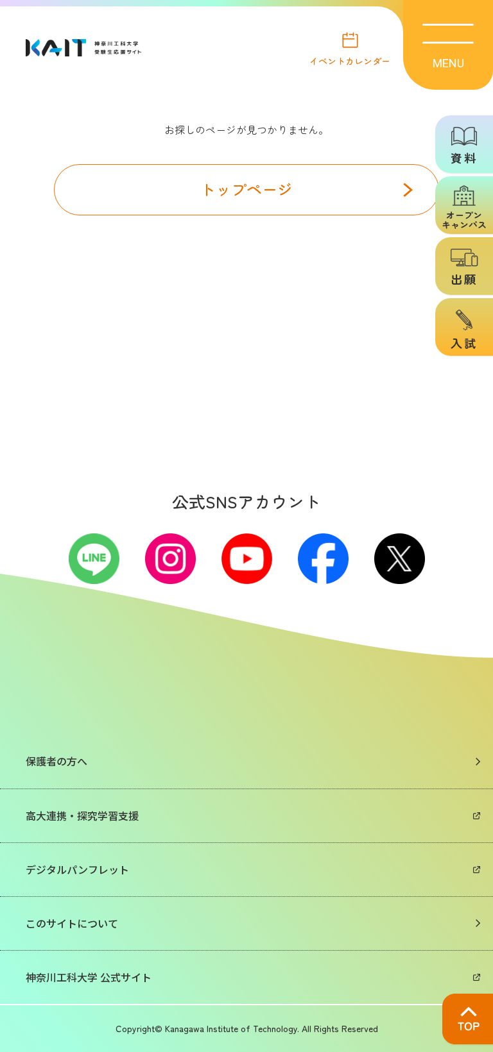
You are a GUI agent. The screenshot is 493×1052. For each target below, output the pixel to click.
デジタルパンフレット (77, 869)
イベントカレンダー (349, 59)
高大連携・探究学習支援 (82, 815)
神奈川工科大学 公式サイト (88, 977)
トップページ (246, 189)
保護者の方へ (56, 761)
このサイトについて (72, 923)
